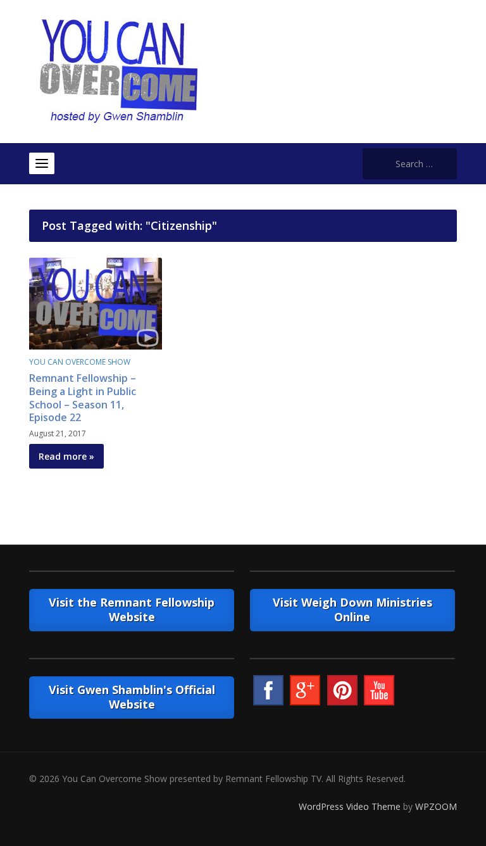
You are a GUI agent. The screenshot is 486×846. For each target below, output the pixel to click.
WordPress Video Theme (350, 806)
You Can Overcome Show (79, 362)
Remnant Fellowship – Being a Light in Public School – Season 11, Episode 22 (82, 397)
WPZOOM (436, 806)
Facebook (268, 690)
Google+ (305, 690)
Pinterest (342, 690)
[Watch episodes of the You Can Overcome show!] (118, 70)
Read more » (66, 456)
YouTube (379, 690)
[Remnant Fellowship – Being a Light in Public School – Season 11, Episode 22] (95, 302)
